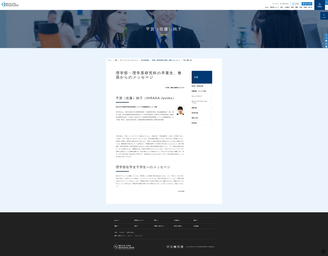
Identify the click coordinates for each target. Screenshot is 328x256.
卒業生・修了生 (158, 226)
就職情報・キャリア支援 (199, 91)
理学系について (138, 220)
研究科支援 (195, 113)
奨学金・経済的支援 (197, 86)
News (116, 220)
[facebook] (326, 35)
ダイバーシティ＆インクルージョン (199, 101)
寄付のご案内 (307, 4)
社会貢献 (295, 4)
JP (326, 2)
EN (326, 7)
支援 (135, 226)
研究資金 (194, 123)
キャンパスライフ (197, 96)
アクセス (275, 3)
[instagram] (326, 43)
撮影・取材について (119, 235)
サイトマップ (138, 235)
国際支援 (194, 108)
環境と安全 (195, 118)
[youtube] (326, 40)
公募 (115, 232)
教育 (195, 220)
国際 (115, 226)
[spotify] (326, 46)
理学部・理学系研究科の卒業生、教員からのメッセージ (166, 60)
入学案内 (176, 220)
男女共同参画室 (145, 60)
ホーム (109, 60)
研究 (155, 220)
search (324, 15)
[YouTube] (174, 246)
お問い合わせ (284, 3)
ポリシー (130, 235)
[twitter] (326, 37)
